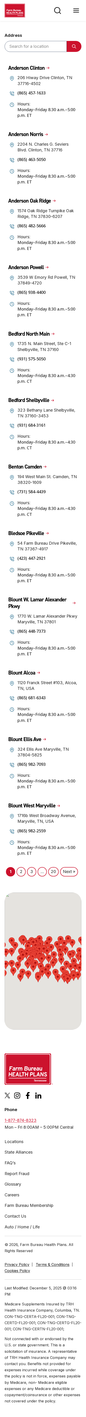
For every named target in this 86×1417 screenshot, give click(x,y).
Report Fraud (17, 1173)
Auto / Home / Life (22, 1226)
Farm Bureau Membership (29, 1205)
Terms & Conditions (52, 1264)
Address (13, 35)
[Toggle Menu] (76, 10)
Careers (12, 1194)
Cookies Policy (17, 1270)
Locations (14, 1141)
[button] (44, 950)
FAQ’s (10, 1162)
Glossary (13, 1184)
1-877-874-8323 (20, 1120)
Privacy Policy (17, 1264)
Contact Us (15, 1216)
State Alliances (19, 1152)
